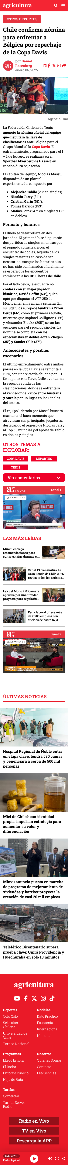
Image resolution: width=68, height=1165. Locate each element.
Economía (45, 1022)
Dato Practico (47, 1016)
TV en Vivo (34, 1131)
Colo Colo (10, 1016)
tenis (15, 467)
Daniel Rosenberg (23, 63)
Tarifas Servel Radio (14, 1104)
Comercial (11, 1096)
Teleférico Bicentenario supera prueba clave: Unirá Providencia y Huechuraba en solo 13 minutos (33, 951)
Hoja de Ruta (13, 1079)
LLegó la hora (13, 1060)
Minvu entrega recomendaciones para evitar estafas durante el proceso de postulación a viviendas (20, 552)
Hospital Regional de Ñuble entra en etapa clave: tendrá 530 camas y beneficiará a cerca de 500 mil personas (32, 759)
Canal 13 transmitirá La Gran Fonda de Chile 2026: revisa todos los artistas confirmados (46, 574)
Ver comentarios (24, 477)
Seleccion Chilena (10, 1024)
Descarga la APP (34, 1141)
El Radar (9, 1066)
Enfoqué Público (16, 1073)
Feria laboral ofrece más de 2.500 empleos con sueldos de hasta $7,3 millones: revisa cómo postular (45, 616)
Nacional (44, 1035)
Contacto (44, 1066)
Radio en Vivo (34, 1121)
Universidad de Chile (15, 1035)
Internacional (47, 1029)
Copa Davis (16, 459)
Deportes (44, 459)
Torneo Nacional (16, 1043)
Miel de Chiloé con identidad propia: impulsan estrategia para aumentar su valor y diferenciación (32, 824)
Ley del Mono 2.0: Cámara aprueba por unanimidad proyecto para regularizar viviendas (21, 595)
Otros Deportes (22, 19)
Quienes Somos (49, 1060)
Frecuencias (46, 1073)
